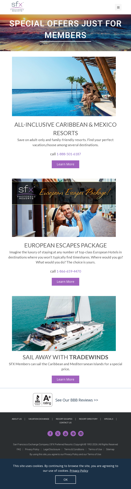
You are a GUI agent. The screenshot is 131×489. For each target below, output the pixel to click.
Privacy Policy (32, 449)
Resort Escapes (64, 419)
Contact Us (65, 422)
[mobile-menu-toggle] (118, 7)
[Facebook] (50, 433)
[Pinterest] (73, 433)
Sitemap (110, 449)
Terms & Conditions (74, 449)
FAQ (19, 449)
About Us (17, 419)
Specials (108, 419)
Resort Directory (88, 419)
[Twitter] (58, 433)
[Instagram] (81, 433)
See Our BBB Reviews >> (76, 400)
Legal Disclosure (51, 449)
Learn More (65, 164)
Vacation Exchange (38, 419)
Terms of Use (95, 449)
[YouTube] (65, 433)
